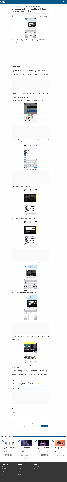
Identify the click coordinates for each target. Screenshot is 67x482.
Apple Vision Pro (36, 466)
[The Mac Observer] (3, 2)
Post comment (44, 426)
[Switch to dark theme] (63, 2)
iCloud (35, 474)
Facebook (4, 468)
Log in (35, 413)
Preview (38, 426)
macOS (35, 472)
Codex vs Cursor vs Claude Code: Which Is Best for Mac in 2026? (9, 449)
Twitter (3, 466)
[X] (41, 389)
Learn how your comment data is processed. (35, 429)
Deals (11, 1)
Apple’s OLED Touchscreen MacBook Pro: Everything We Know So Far (43, 449)
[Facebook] (46, 389)
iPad (19, 472)
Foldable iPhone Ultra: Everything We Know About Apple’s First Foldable (25, 449)
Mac (19, 469)
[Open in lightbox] (30, 168)
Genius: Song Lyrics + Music (30, 68)
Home (14, 6)
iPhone (19, 471)
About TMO (4, 474)
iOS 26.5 (29, 1)
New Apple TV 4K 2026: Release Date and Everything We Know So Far (59, 449)
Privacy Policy (4, 476)
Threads (3, 471)
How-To (20, 1)
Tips (17, 6)
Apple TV (24, 1)
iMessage (14, 406)
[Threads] (43, 389)
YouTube (3, 469)
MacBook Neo (34, 1)
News (8, 1)
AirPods (19, 474)
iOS (17, 406)
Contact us (4, 472)
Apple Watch (36, 468)
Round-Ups (16, 1)
